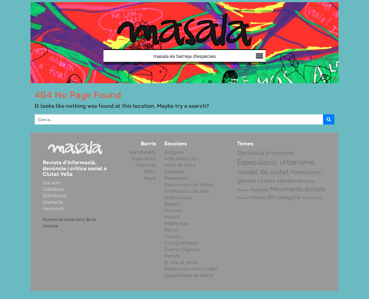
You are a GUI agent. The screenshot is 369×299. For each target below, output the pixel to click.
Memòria (305, 181)
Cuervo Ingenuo (182, 249)
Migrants (259, 190)
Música (171, 217)
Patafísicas (176, 223)
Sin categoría (284, 197)
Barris (170, 230)
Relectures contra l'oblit (190, 269)
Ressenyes (176, 178)
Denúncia (250, 152)
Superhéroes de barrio (188, 275)
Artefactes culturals (186, 191)
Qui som (258, 57)
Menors (243, 190)
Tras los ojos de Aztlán (188, 184)
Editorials (174, 171)
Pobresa (257, 197)
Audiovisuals (178, 197)
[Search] (146, 56)
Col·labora (253, 56)
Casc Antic (144, 159)
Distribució (248, 56)
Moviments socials (297, 189)
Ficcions (173, 210)
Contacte (53, 202)
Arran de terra (179, 165)
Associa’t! (53, 208)
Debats (172, 256)
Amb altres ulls (180, 159)
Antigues (174, 152)
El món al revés (181, 262)
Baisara (172, 204)
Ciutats (172, 236)
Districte (146, 165)
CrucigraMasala (181, 243)
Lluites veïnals (276, 180)
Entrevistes (279, 152)
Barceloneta (142, 152)
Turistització (312, 198)
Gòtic (150, 171)
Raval (150, 178)
